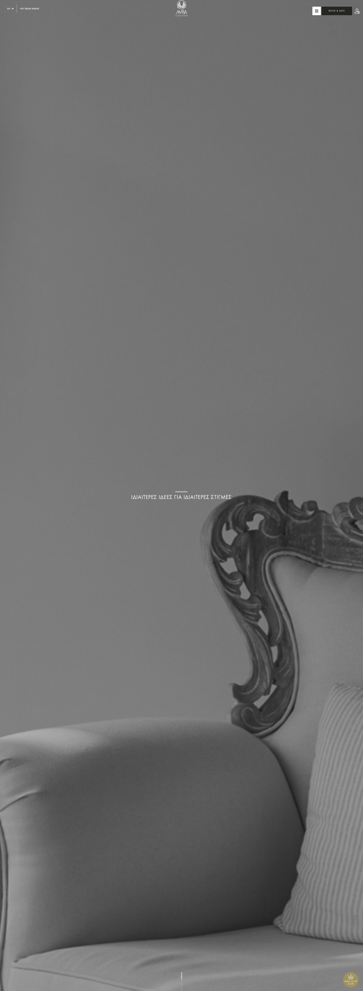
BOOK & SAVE (337, 11)
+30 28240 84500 (29, 8)
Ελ (8, 8)
